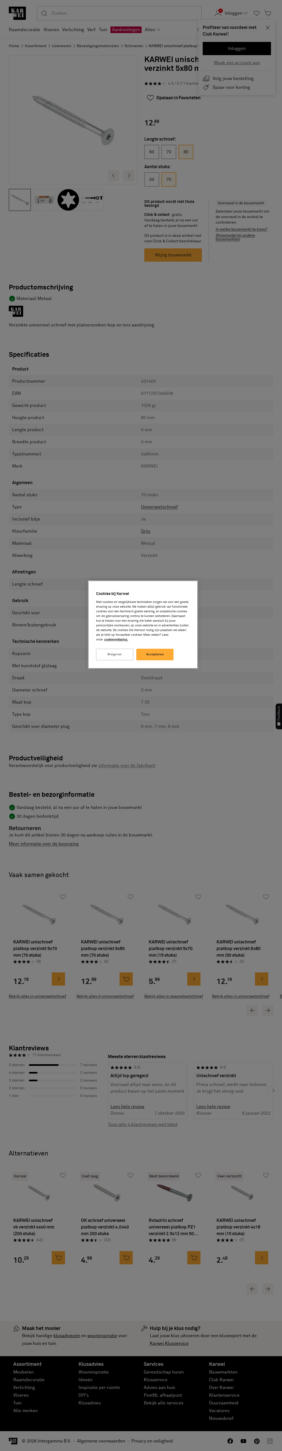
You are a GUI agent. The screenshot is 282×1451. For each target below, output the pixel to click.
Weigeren (114, 654)
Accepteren (155, 654)
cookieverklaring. (116, 639)
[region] (143, 624)
